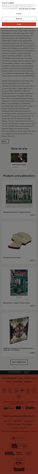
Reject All (19, 19)
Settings (19, 13)
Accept (19, 24)
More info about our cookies (27, 8)
